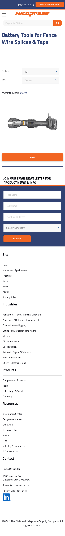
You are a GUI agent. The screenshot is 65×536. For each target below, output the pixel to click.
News (5, 286)
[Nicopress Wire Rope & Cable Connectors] (32, 14)
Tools (5, 385)
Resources (8, 281)
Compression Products (14, 380)
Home (6, 265)
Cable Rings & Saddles (14, 391)
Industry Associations (14, 446)
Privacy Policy (9, 297)
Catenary (7, 396)
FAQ (5, 440)
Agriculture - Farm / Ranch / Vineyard (22, 314)
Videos (6, 435)
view (32, 157)
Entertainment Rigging (14, 325)
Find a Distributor (49, 4)
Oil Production (10, 346)
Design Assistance (12, 419)
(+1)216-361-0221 (20, 485)
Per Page (6, 71)
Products (7, 275)
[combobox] (40, 71)
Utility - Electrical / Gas (14, 362)
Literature (8, 424)
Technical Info (9, 430)
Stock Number (14, 93)
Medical (6, 336)
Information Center (12, 413)
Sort (3, 80)
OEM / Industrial (11, 341)
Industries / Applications (15, 270)
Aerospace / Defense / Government (21, 320)
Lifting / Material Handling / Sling (19, 330)
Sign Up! (17, 238)
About (5, 291)
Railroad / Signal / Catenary (17, 352)
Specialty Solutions (12, 357)
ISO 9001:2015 (26, 5)
